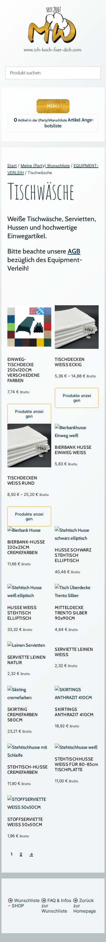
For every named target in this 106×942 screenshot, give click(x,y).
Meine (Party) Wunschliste (45, 165)
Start (12, 165)
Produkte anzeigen (29, 414)
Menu (53, 106)
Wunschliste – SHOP (24, 903)
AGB (74, 251)
